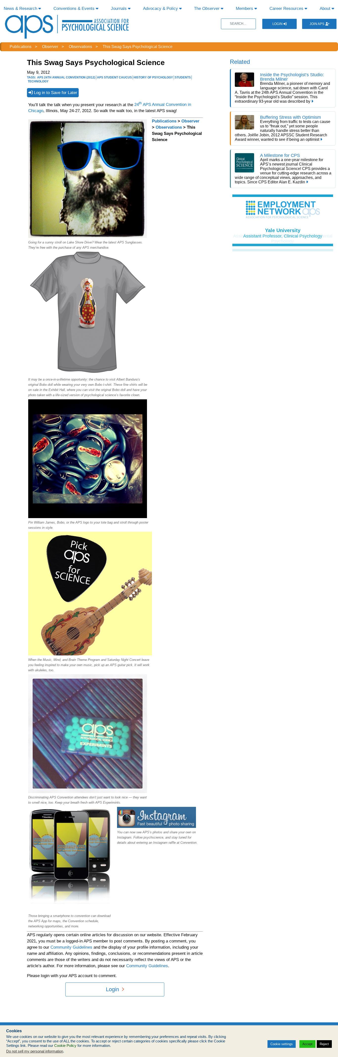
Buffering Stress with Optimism (290, 117)
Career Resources (287, 8)
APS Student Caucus (114, 77)
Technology (38, 81)
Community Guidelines (71, 947)
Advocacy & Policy (161, 8)
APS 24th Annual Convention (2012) (66, 77)
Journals (119, 8)
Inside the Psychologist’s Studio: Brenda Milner (292, 77)
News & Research (21, 8)
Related (240, 61)
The (206, 8)
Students (183, 77)
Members (245, 8)
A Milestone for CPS (280, 155)
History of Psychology (153, 77)
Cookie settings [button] (281, 1044)
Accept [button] (307, 1044)
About (326, 8)
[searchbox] (238, 24)
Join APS (317, 24)
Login (277, 24)
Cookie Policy (65, 1046)
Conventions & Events (74, 8)
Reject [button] (324, 1044)
